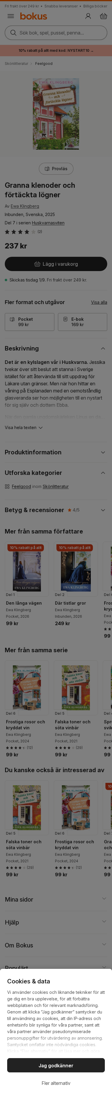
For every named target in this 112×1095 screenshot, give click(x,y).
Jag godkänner (56, 1066)
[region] (56, 1032)
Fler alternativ (56, 1083)
